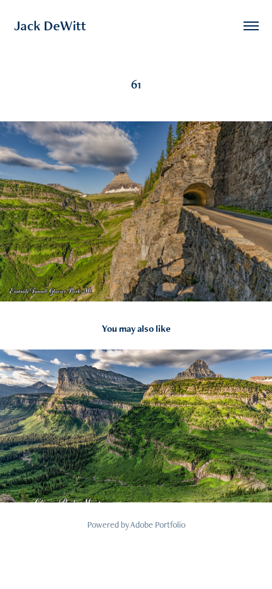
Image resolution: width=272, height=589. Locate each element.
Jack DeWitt (50, 25)
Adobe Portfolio (157, 524)
